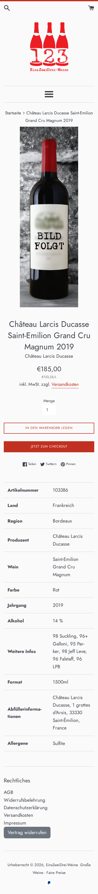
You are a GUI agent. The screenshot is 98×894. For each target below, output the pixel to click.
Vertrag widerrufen (27, 832)
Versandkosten (65, 384)
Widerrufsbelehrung (24, 800)
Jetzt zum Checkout (49, 446)
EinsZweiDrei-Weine (62, 865)
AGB (8, 792)
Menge (49, 401)
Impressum (15, 823)
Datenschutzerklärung (25, 807)
